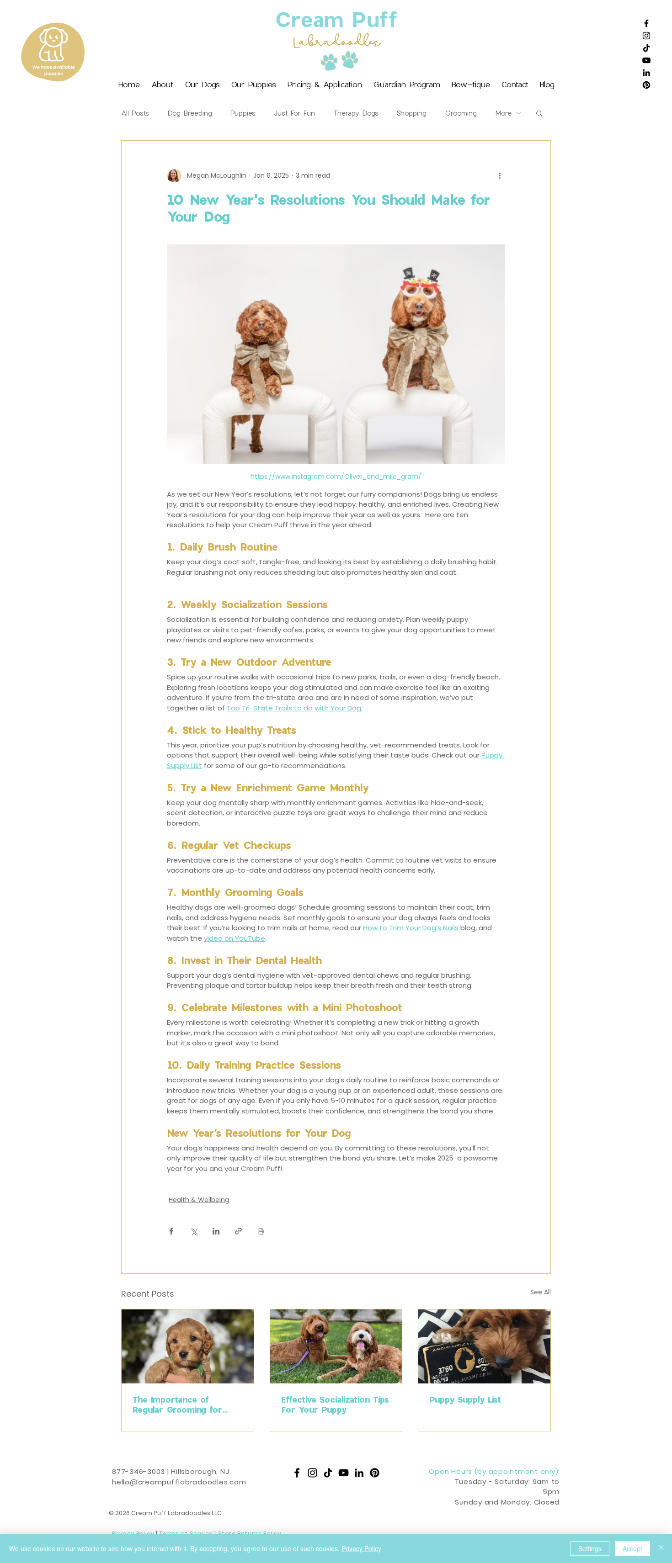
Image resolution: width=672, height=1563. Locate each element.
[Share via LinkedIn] (216, 1231)
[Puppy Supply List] (484, 1346)
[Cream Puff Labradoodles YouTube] (646, 60)
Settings (590, 1548)
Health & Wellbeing (199, 1199)
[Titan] (188, 1346)
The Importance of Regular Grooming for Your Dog (177, 1404)
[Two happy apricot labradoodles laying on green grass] (336, 1346)
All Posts (135, 113)
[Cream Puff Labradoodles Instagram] (646, 36)
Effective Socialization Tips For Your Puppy (335, 1404)
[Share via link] (238, 1231)
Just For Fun (294, 113)
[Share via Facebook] (171, 1231)
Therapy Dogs (356, 113)
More (503, 113)
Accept (632, 1548)
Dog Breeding (189, 113)
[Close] (661, 1548)
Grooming (461, 113)
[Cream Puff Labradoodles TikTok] (646, 48)
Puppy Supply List (465, 1399)
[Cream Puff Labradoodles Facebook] (646, 23)
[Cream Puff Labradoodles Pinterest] (646, 85)
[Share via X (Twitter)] (193, 1231)
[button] (539, 113)
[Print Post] (260, 1231)
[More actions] (499, 175)
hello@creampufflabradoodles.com (179, 1482)
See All (540, 1292)
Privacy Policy (361, 1548)
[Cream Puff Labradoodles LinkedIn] (646, 73)
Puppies (243, 113)
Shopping (412, 113)
